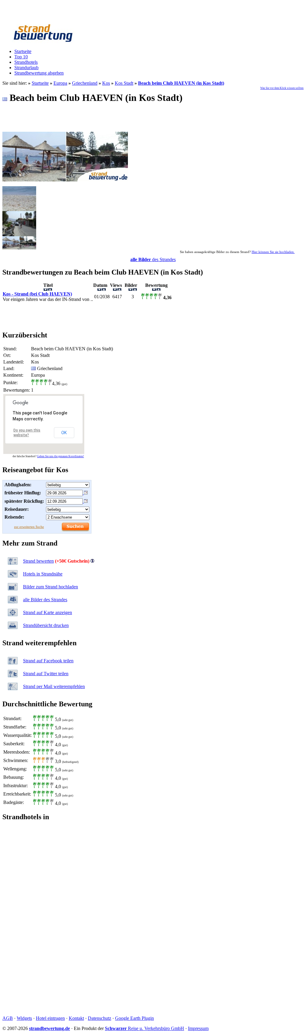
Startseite (22, 51)
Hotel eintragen (50, 1018)
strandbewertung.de (49, 1028)
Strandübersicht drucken (46, 625)
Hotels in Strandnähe (42, 573)
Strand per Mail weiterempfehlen (54, 686)
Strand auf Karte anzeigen (47, 612)
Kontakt (76, 1018)
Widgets (24, 1018)
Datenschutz (99, 1018)
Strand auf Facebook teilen (48, 660)
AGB (7, 1018)
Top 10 (21, 56)
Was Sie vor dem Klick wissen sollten (282, 88)
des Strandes (153, 259)
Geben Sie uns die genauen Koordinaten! (60, 456)
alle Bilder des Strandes (45, 599)
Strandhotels (26, 62)
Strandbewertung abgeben (39, 72)
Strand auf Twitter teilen (45, 673)
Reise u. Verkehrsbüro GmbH (144, 1028)
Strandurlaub (26, 67)
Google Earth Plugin (134, 1018)
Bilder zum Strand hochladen (50, 586)
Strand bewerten (38, 561)
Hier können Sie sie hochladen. (273, 252)
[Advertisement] (153, 316)
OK (64, 432)
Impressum (198, 1028)
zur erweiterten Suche (29, 526)
